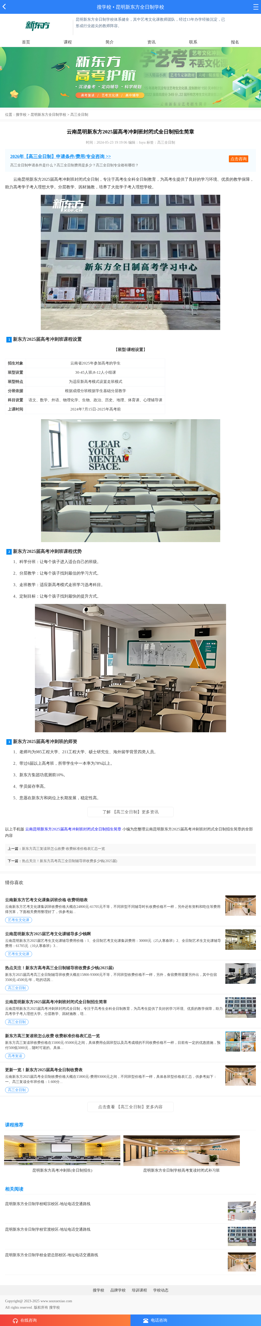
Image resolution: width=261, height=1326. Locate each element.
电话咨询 (159, 1320)
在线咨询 (28, 1320)
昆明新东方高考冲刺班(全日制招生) (62, 1170)
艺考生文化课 (18, 920)
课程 (68, 42)
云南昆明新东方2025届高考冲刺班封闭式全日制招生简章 (73, 829)
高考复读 (15, 1056)
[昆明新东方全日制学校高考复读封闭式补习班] (181, 1150)
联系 (193, 42)
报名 (235, 42)
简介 (110, 42)
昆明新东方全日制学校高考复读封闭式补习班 (181, 1170)
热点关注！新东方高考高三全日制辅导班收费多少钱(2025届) (69, 861)
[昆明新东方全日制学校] (37, 26)
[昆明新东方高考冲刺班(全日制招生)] (62, 1150)
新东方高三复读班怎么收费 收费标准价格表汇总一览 (63, 849)
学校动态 (160, 1290)
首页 (26, 42)
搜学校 (104, 7)
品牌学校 (118, 1290)
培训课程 (139, 1290)
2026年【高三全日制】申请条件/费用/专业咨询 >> (60, 156)
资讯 (151, 42)
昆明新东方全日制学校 (48, 115)
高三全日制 (17, 988)
